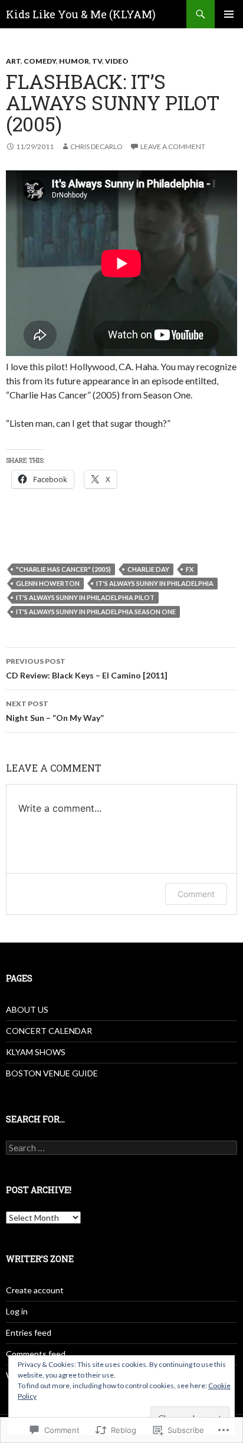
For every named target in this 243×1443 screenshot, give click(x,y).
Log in (17, 1311)
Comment (196, 894)
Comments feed (35, 1354)
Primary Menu (229, 14)
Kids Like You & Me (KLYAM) (81, 14)
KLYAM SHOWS (35, 1052)
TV (97, 61)
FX (189, 569)
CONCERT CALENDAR (49, 1031)
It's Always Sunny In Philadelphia (155, 583)
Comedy (40, 61)
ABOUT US (27, 1009)
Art (13, 61)
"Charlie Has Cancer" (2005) (63, 569)
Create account (35, 1290)
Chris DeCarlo (96, 146)
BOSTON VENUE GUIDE (52, 1073)
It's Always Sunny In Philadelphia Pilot (85, 597)
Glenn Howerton (48, 583)
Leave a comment (172, 146)
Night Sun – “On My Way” (55, 711)
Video (117, 61)
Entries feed (28, 1332)
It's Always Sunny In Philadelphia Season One (96, 611)
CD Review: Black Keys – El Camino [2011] (87, 668)
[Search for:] (121, 1148)
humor (74, 61)
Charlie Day (148, 569)
